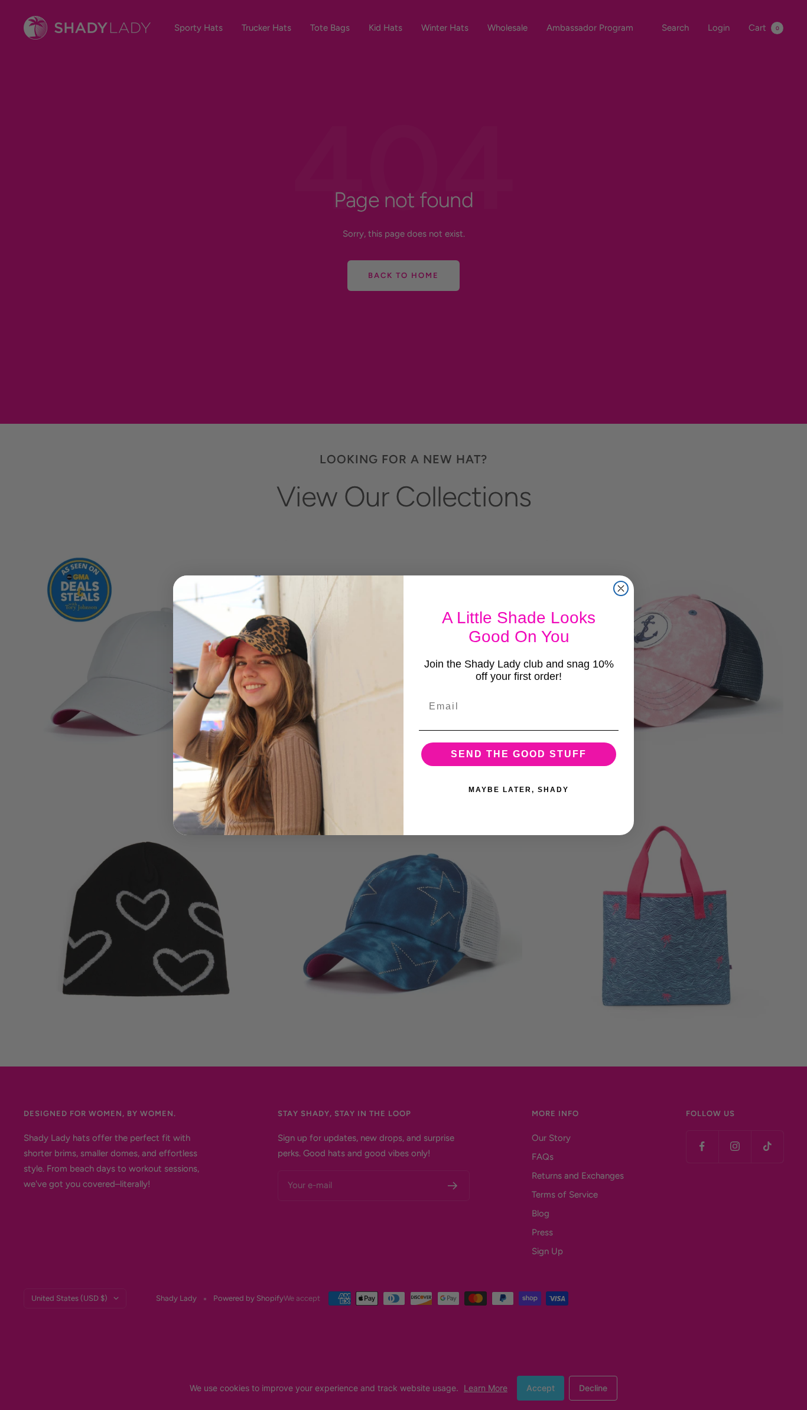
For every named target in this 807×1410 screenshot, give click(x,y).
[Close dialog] (621, 588)
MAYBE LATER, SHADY (518, 790)
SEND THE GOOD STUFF (519, 754)
